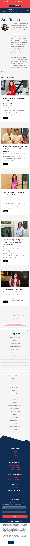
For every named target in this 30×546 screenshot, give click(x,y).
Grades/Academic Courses (10, 249)
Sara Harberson (8, 105)
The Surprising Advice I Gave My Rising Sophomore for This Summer (15, 148)
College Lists (15, 355)
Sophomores (23, 153)
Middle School (15, 399)
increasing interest (17, 206)
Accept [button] (11, 542)
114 (13, 318)
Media (15, 455)
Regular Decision (15, 408)
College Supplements (15, 358)
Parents (15, 402)
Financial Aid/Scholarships (15, 378)
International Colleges (15, 393)
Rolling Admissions (15, 411)
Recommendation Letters (15, 405)
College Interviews (15, 352)
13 (23, 316)
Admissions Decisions (15, 337)
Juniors (16, 107)
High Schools (15, 390)
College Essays (15, 349)
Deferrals (15, 367)
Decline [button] (18, 542)
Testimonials (15, 457)
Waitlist (15, 429)
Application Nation (15, 469)
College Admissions (15, 343)
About (15, 451)
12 (19, 316)
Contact (15, 487)
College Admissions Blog (15, 479)
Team (15, 453)
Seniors (20, 107)
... (20, 313)
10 (10, 316)
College (17, 291)
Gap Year (15, 384)
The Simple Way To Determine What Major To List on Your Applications (14, 100)
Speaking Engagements (15, 467)
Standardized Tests (15, 420)
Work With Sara (15, 462)
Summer (17, 153)
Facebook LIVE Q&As (15, 375)
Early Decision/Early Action (15, 370)
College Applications (9, 107)
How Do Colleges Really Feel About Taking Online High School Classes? (13, 242)
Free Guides (15, 477)
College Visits (7, 199)
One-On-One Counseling (15, 465)
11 (14, 316)
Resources (15, 474)
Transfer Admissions (15, 426)
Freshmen (17, 199)
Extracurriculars (15, 373)
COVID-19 (15, 364)
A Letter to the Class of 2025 (13, 289)
